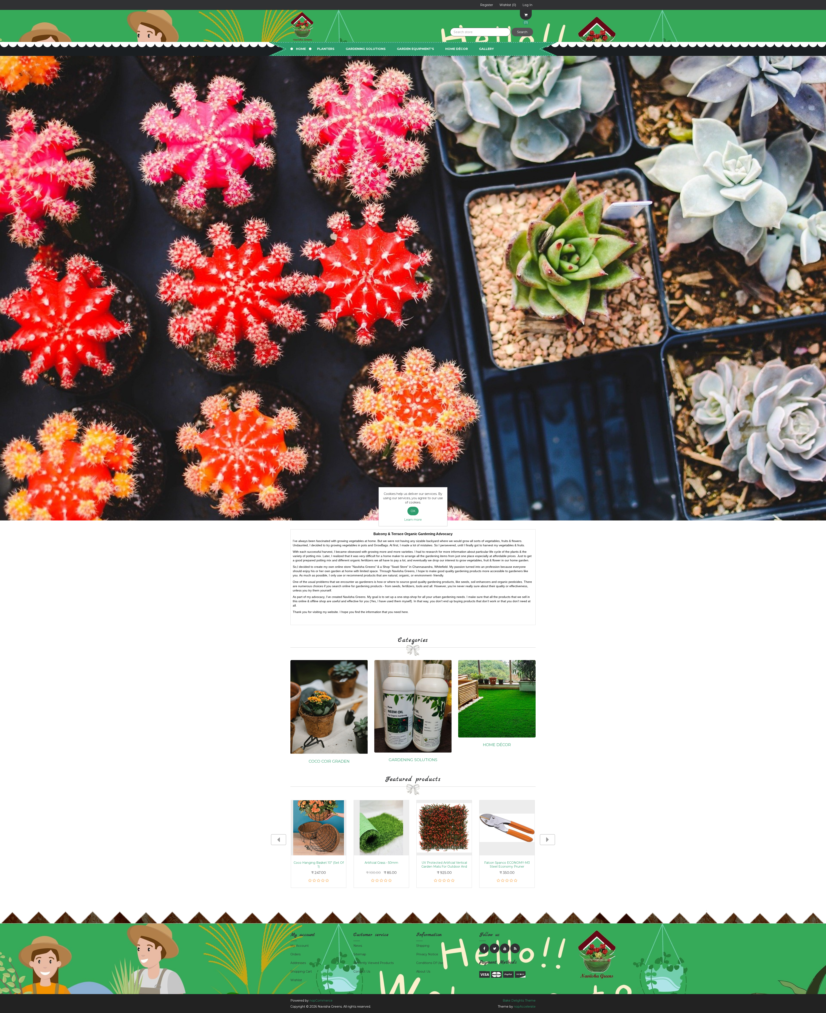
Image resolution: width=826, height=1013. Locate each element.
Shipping (422, 946)
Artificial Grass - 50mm (381, 863)
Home (301, 49)
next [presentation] (547, 839)
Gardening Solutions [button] (366, 49)
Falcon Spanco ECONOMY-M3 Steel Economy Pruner (507, 864)
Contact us (361, 971)
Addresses (298, 963)
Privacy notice (427, 954)
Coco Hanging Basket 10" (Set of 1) (319, 864)
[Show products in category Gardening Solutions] (413, 706)
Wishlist (296, 980)
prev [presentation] (278, 839)
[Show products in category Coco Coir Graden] (329, 707)
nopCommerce (321, 1000)
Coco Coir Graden (329, 761)
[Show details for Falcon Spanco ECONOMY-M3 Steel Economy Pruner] (507, 827)
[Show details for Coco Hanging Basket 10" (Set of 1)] (318, 827)
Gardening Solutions (413, 759)
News (357, 946)
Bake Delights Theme (519, 1000)
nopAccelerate (525, 1006)
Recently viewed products (373, 963)
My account (299, 946)
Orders (295, 954)
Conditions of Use (429, 963)
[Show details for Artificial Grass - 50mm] (381, 827)
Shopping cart (301, 971)
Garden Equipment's (415, 49)
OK (413, 511)
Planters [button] (325, 49)
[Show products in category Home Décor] (497, 698)
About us (423, 971)
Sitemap (359, 954)
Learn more (413, 520)
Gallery (486, 49)
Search (522, 32)
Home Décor (456, 49)
